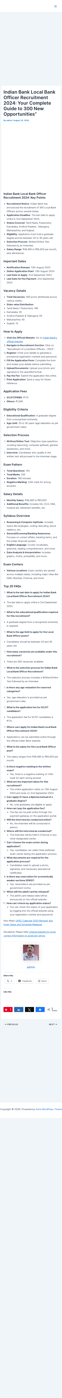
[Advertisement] (31, 53)
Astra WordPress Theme (49, 1109)
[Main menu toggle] (55, 6)
